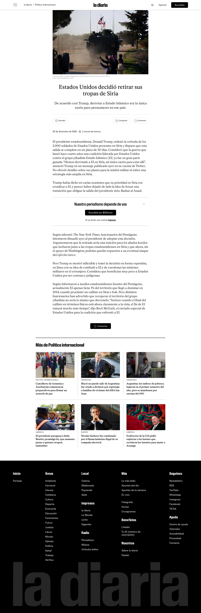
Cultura (49, 499)
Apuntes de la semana (134, 490)
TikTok (172, 508)
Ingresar (163, 5)
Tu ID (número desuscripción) (131, 533)
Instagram (174, 499)
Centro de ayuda (178, 524)
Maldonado (87, 485)
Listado (126, 527)
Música (85, 544)
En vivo (125, 494)
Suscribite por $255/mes (100, 212)
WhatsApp (175, 494)
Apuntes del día (130, 485)
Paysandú (86, 490)
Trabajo (49, 555)
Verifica (49, 559)
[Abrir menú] (15, 5)
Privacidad (175, 538)
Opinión (49, 541)
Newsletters (175, 480)
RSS (171, 485)
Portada (17, 480)
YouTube (174, 490)
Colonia (85, 480)
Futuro (49, 522)
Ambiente (50, 480)
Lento (84, 519)
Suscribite (180, 5)
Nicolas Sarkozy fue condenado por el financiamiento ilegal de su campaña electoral (99, 439)
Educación (51, 513)
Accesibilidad (176, 533)
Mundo (49, 536)
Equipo (125, 555)
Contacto (174, 542)
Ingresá (112, 220)
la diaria (28, 4)
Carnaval (50, 485)
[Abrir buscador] (152, 5)
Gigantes (86, 524)
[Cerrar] (143, 204)
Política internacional (45, 4)
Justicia (49, 527)
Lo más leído (128, 480)
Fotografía (127, 502)
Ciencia (49, 490)
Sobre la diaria (130, 550)
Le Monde (87, 515)
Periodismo (87, 540)
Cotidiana (50, 494)
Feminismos (51, 518)
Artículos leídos (89, 549)
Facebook (174, 504)
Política (49, 545)
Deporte (49, 504)
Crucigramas (129, 511)
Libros (48, 532)
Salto (84, 494)
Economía (50, 508)
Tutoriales (174, 529)
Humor (125, 506)
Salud (48, 550)
